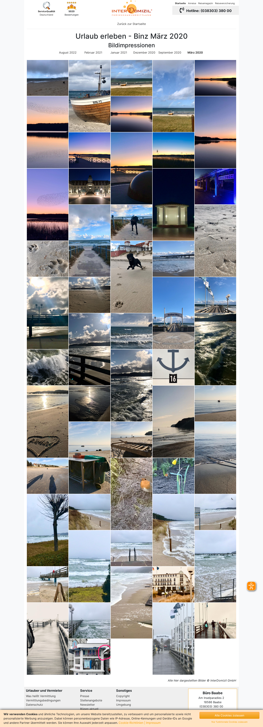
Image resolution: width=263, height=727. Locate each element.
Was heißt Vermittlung (41, 696)
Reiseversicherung (225, 3)
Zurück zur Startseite (131, 24)
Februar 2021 (93, 52)
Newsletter (87, 704)
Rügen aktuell (89, 709)
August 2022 (68, 52)
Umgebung (123, 704)
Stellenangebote (91, 700)
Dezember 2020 (144, 52)
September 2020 (169, 52)
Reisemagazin (205, 3)
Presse (84, 696)
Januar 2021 (118, 52)
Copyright (123, 696)
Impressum (123, 700)
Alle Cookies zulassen (229, 715)
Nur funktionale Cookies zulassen (229, 722)
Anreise (192, 3)
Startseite (180, 3)
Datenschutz (34, 704)
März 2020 (195, 52)
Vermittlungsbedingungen (43, 700)
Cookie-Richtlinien (131, 722)
